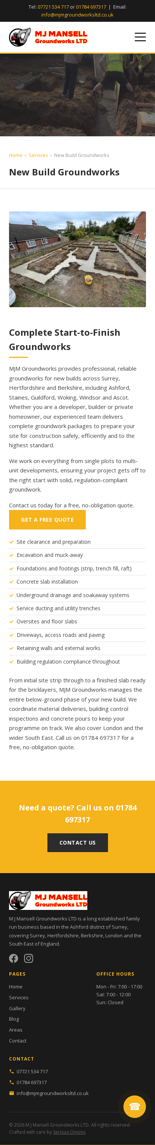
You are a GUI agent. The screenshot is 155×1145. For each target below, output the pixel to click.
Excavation (30, 554)
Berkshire (70, 387)
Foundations (32, 568)
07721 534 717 (53, 6)
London (112, 728)
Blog (14, 1018)
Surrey (110, 378)
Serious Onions (69, 1132)
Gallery (17, 1008)
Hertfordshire (27, 387)
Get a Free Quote (47, 519)
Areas (16, 1029)
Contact (17, 1040)
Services (38, 155)
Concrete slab (33, 581)
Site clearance (33, 541)
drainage (60, 595)
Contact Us (77, 842)
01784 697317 (91, 6)
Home (16, 155)
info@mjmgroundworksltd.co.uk (77, 14)
